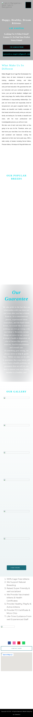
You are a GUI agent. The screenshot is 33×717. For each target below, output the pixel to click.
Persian (16, 197)
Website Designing (27, 711)
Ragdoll (16, 245)
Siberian (16, 268)
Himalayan (16, 221)
